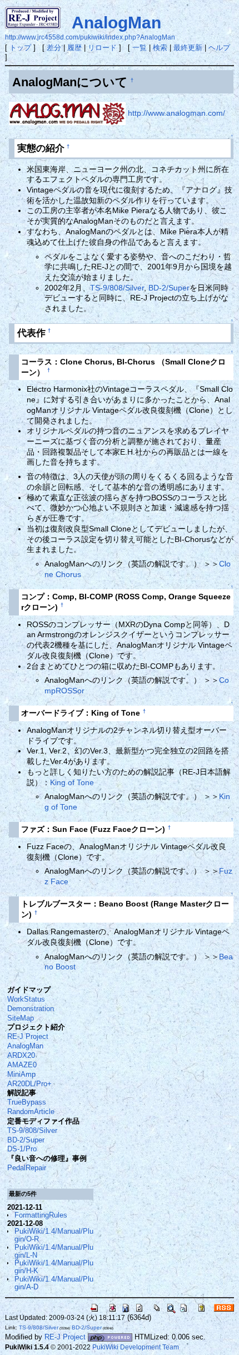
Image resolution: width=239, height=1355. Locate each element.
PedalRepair (26, 1168)
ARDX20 (21, 1055)
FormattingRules (40, 1215)
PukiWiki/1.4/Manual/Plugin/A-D (53, 1283)
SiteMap (20, 1018)
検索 (160, 47)
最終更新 (187, 47)
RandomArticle (30, 1111)
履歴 (74, 47)
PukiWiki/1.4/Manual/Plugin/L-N (53, 1251)
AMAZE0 (22, 1065)
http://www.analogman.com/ (176, 113)
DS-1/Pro (22, 1149)
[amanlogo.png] (67, 113)
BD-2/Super (169, 287)
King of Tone (72, 782)
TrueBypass (26, 1102)
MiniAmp (21, 1074)
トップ (20, 47)
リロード (102, 47)
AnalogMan (116, 22)
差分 (54, 47)
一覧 (139, 47)
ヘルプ (219, 47)
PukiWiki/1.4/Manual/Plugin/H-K (53, 1267)
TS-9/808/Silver (117, 287)
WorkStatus (26, 999)
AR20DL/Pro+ (29, 1084)
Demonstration (30, 1008)
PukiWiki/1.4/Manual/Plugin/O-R (53, 1235)
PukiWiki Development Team (135, 1347)
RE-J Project (27, 1036)
